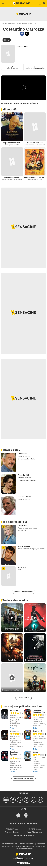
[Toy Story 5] (27, 735)
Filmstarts (31, 829)
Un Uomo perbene (35, 143)
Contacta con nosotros (26, 844)
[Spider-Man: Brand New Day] (27, 714)
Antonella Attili (23, 475)
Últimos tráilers (23, 698)
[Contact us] (41, 800)
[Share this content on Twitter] (27, 34)
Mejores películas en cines (23, 778)
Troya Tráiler (12, 660)
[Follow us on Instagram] (27, 800)
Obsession (14, 731)
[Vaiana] (27, 756)
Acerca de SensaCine (9, 844)
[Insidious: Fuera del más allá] (4, 756)
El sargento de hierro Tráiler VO (35, 660)
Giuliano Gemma (24, 497)
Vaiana (35, 752)
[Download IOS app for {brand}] (19, 815)
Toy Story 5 (37, 731)
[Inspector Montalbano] (12, 126)
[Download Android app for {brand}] (27, 815)
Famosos (12, 23)
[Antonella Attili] (8, 484)
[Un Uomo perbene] (35, 126)
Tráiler (12, 728)
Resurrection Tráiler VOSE (35, 630)
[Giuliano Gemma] (8, 505)
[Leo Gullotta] (8, 462)
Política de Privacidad (14, 846)
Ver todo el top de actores (23, 592)
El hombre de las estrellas (35, 177)
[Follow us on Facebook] (13, 800)
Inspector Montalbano (12, 143)
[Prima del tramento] (12, 161)
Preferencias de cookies (24, 849)
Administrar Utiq (28, 846)
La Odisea (14, 710)
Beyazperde (10, 832)
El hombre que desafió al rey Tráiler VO (12, 690)
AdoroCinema (32, 832)
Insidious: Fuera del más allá (15, 754)
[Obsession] (4, 735)
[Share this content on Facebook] (22, 34)
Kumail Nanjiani (24, 546)
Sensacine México (21, 835)
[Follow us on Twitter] (20, 800)
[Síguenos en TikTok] (34, 800)
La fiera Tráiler (35, 690)
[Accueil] (21, 3)
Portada (5, 23)
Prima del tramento (12, 177)
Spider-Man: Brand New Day (39, 711)
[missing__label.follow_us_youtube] (6, 800)
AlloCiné (9, 829)
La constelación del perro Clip (12, 630)
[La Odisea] (4, 714)
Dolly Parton (22, 526)
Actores (19, 23)
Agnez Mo (22, 567)
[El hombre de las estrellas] (35, 161)
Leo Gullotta (22, 454)
